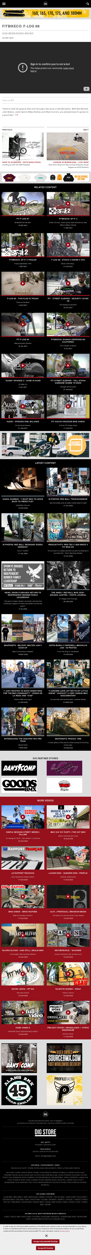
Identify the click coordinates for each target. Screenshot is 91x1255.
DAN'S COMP (70, 1197)
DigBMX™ (59, 1121)
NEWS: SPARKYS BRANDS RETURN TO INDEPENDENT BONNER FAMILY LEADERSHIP (23, 594)
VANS (78, 1202)
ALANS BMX (7, 1197)
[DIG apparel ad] (45, 177)
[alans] (22, 1090)
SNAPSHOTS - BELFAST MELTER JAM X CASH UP (23, 646)
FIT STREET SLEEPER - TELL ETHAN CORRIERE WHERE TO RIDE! (68, 381)
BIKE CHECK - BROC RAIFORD (23, 912)
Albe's (6, 1216)
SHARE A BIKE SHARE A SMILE (56, 1202)
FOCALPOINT (82, 1197)
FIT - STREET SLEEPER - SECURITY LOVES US (68, 299)
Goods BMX (45, 1216)
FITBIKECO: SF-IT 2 (68, 219)
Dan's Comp (26, 1216)
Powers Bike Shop (68, 1216)
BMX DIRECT (18, 1197)
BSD (25, 1197)
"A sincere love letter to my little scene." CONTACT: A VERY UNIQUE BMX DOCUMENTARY (68, 693)
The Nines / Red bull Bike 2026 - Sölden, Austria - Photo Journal (68, 593)
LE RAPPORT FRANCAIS (22, 873)
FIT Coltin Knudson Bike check (68, 421)
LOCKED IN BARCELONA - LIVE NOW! (71, 162)
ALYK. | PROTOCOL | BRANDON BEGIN (68, 912)
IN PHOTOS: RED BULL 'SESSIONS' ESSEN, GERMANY (23, 545)
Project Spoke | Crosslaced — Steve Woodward (68, 1029)
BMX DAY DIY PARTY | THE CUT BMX (68, 832)
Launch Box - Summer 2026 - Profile (68, 873)
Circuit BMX (15, 1216)
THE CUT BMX (59, 1197)
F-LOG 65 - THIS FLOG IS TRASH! (23, 298)
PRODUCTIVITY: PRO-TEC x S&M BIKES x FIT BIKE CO (68, 545)
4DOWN (48, 1204)
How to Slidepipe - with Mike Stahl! (21, 162)
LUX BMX (44, 1199)
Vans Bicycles (59, 1219)
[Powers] (68, 768)
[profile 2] (68, 1090)
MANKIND (52, 1199)
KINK (27, 1199)
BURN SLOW (33, 1197)
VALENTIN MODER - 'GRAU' (68, 989)
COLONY (49, 1197)
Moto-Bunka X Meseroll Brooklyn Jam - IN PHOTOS (68, 646)
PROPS (84, 1199)
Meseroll (56, 1216)
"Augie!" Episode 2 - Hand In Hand (23, 380)
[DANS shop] (22, 768)
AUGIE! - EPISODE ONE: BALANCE (23, 421)
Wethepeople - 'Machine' (68, 950)
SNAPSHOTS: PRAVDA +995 (68, 739)
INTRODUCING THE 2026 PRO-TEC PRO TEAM (23, 740)
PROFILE (78, 1199)
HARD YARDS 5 (23, 1028)
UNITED (72, 1202)
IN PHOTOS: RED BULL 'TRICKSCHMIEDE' (68, 499)
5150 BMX (36, 1216)
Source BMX (37, 1219)
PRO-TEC (7, 1202)
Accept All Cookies (45, 1248)
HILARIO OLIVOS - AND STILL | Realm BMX (23, 950)
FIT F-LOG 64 (23, 339)
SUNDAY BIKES (38, 1202)
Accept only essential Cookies (46, 1241)
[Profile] (45, 13)
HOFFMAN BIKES (9, 1199)
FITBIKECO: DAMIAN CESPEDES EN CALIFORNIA (68, 340)
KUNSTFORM (35, 1199)
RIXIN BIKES (16, 1202)
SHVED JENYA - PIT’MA (23, 989)
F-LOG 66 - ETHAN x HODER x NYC (68, 260)
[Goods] (22, 785)
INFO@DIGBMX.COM (48, 1156)
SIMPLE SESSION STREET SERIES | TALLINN (23, 833)
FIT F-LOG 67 (23, 219)
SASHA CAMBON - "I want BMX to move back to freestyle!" (23, 500)
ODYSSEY (69, 1199)
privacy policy (64, 1231)
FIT (17, 115)
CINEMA (42, 1197)
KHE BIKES (20, 1199)
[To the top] (45, 1114)
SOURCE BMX (27, 1202)
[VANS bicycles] (68, 785)
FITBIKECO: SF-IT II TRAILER (22, 260)
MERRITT (61, 1199)
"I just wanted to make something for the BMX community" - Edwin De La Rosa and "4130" (22, 693)
